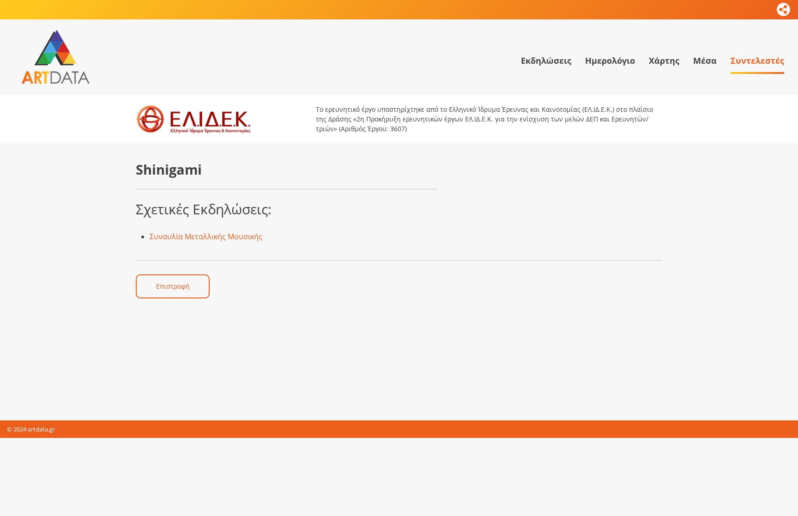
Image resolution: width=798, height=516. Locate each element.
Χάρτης (664, 60)
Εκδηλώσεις (546, 60)
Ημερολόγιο (610, 60)
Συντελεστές (757, 60)
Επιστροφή (173, 286)
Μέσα (705, 60)
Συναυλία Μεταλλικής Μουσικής (206, 236)
